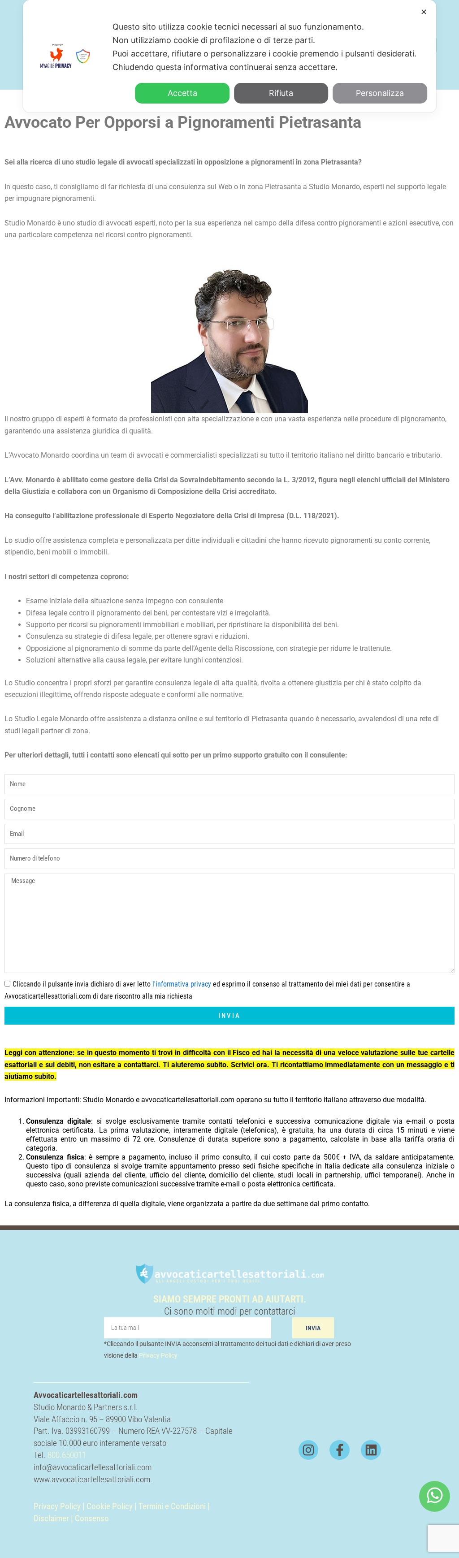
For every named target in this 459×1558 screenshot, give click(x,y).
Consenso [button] (92, 1518)
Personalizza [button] (380, 93)
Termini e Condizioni (173, 1506)
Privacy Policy (158, 1355)
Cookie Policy (110, 1506)
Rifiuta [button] (281, 93)
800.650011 (67, 1455)
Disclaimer (51, 1518)
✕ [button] (423, 12)
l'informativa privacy (181, 984)
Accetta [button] (182, 93)
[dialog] (229, 56)
